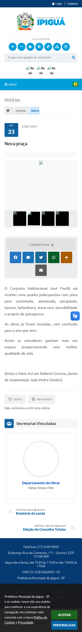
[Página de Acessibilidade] (66, 47)
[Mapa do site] (57, 47)
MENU (12, 84)
